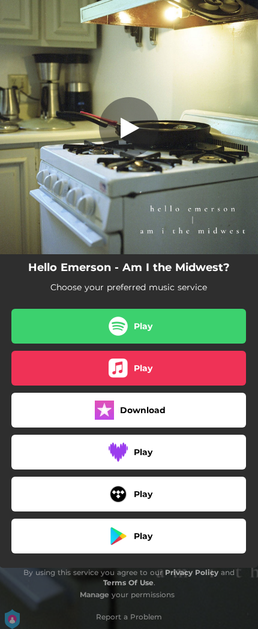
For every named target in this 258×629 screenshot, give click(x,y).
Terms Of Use (128, 582)
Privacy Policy (191, 572)
